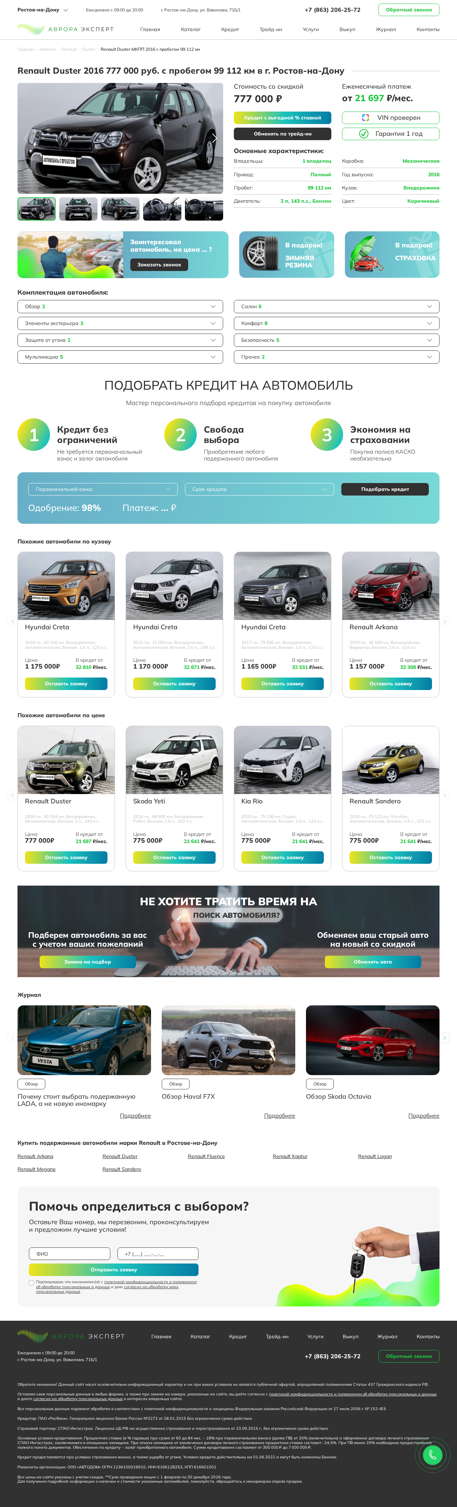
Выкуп (347, 29)
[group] (120, 138)
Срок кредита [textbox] (209, 489)
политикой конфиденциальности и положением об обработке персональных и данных (116, 1284)
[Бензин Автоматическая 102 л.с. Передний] (390, 760)
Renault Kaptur (290, 1156)
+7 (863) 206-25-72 (333, 9)
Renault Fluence (206, 1156)
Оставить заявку (66, 683)
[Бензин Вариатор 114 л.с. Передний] (390, 586)
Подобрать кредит (385, 489)
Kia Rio (251, 801)
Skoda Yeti (149, 801)
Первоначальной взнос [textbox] (64, 489)
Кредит (230, 29)
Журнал (386, 29)
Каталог (191, 29)
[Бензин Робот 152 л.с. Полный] (174, 760)
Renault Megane (36, 1169)
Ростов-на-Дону (38, 10)
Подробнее (135, 1115)
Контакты (428, 29)
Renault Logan (375, 1156)
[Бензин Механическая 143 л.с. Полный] (66, 760)
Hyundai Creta (47, 627)
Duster (88, 49)
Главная (150, 29)
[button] (215, 138)
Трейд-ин (271, 29)
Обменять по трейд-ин (283, 133)
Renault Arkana (374, 627)
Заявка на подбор (87, 962)
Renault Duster (48, 801)
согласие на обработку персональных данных (78, 1398)
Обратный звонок (409, 9)
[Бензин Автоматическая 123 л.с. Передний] (66, 586)
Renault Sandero (375, 801)
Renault (69, 49)
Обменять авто (373, 962)
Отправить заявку (114, 1269)
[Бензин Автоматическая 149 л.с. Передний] (174, 586)
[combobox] (103, 489)
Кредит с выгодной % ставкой (282, 117)
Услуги (311, 29)
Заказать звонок (159, 264)
